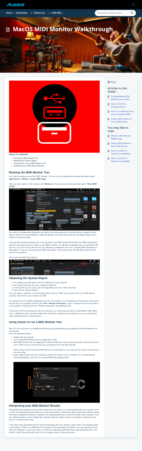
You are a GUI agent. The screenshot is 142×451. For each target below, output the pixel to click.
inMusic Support (42, 13)
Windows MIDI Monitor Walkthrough (121, 137)
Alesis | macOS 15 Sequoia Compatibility (120, 159)
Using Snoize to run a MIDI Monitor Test (29, 163)
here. (17, 331)
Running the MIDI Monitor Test (25, 158)
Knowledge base (24, 13)
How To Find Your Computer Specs (118, 105)
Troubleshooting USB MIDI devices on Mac (120, 97)
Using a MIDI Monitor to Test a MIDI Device (121, 120)
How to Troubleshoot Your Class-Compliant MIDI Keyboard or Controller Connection (122, 113)
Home (9, 13)
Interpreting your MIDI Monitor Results (28, 166)
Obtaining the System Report (25, 161)
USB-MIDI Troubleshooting (64, 13)
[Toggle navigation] (133, 4)
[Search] (132, 13)
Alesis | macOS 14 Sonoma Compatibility (120, 152)
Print (113, 82)
